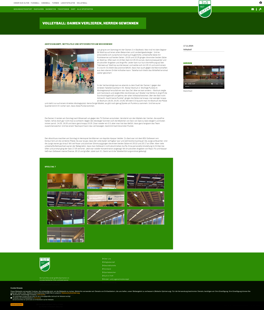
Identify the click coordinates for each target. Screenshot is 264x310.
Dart (73, 9)
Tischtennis (63, 9)
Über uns (107, 259)
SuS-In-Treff (108, 276)
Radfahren (39, 9)
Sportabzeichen (109, 272)
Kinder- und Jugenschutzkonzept (116, 279)
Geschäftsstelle (109, 266)
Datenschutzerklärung (71, 293)
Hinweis (37, 298)
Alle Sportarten (85, 9)
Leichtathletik (68, 3)
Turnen (55, 3)
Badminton (51, 9)
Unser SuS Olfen (21, 3)
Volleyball (82, 3)
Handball (45, 3)
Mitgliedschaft (109, 262)
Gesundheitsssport (23, 9)
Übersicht (41, 295)
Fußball (35, 3)
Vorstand (107, 269)
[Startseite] (45, 264)
